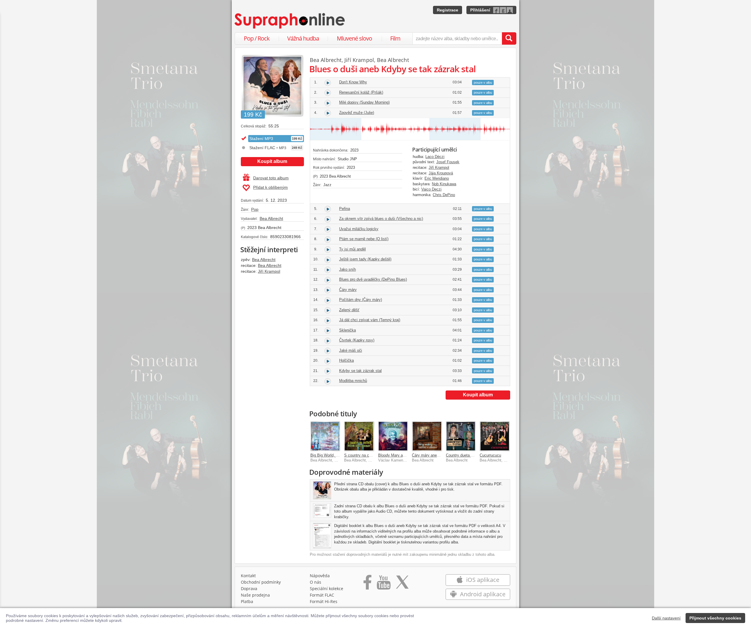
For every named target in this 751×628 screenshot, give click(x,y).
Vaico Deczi (431, 189)
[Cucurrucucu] (494, 436)
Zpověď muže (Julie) (356, 112)
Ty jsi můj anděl (352, 249)
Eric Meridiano (436, 178)
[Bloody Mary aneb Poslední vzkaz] (393, 436)
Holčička (346, 360)
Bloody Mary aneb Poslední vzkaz (407, 455)
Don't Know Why (353, 82)
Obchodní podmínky (261, 582)
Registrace (447, 10)
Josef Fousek (447, 162)
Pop (254, 209)
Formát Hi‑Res (323, 601)
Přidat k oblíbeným (270, 187)
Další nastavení (666, 618)
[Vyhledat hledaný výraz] (509, 38)
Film (395, 38)
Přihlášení (480, 10)
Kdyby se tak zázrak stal (360, 370)
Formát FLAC (322, 595)
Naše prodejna (255, 595)
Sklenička (347, 330)
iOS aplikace (482, 580)
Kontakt (248, 575)
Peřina (344, 208)
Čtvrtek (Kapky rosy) (356, 340)
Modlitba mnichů (353, 380)
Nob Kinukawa (444, 184)
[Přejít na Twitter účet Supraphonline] (402, 584)
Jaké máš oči (350, 350)
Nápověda (320, 575)
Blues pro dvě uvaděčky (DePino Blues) (373, 279)
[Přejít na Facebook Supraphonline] (367, 584)
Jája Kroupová (441, 173)
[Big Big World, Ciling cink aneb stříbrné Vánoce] (325, 436)
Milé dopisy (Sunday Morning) (364, 102)
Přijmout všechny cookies (715, 618)
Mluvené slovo (354, 38)
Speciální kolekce (326, 588)
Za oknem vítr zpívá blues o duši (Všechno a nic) (381, 218)
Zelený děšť (349, 310)
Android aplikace (482, 594)
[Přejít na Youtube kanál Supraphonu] (383, 584)
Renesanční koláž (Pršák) (361, 92)
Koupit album (272, 161)
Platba (247, 601)
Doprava (249, 588)
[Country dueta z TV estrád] (460, 436)
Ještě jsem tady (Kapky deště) (365, 259)
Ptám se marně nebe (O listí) (363, 239)
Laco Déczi (434, 156)
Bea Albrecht (271, 218)
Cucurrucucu (490, 455)
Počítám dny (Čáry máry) (360, 299)
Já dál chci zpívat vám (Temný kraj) (369, 320)
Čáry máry (348, 289)
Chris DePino (444, 195)
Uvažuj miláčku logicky (358, 229)
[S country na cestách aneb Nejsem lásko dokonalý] (359, 436)
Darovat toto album (271, 178)
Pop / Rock (257, 38)
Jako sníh (347, 269)
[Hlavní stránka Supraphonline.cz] (290, 20)
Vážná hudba (303, 38)
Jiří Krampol (269, 271)
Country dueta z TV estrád (468, 455)
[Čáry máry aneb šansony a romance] (426, 436)
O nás (315, 582)
